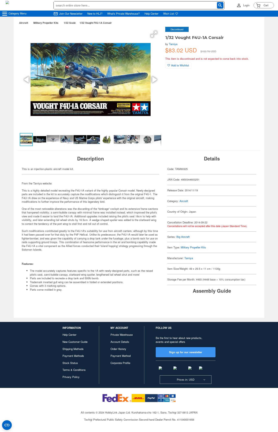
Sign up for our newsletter (185, 352)
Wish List (168, 13)
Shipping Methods (73, 349)
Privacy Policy (71, 377)
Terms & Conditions (74, 370)
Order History (118, 349)
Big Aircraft (183, 237)
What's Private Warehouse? (123, 13)
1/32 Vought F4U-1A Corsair (96, 23)
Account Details (120, 342)
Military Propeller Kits (45, 23)
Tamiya (173, 44)
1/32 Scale (70, 23)
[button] (153, 34)
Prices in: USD (185, 379)
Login (246, 5)
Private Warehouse (122, 335)
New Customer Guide (75, 342)
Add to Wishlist (180, 65)
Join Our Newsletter (70, 13)
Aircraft (23, 23)
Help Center (151, 13)
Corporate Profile (120, 363)
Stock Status (70, 363)
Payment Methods (73, 356)
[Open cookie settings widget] (7, 425)
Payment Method (121, 356)
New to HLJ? (94, 13)
